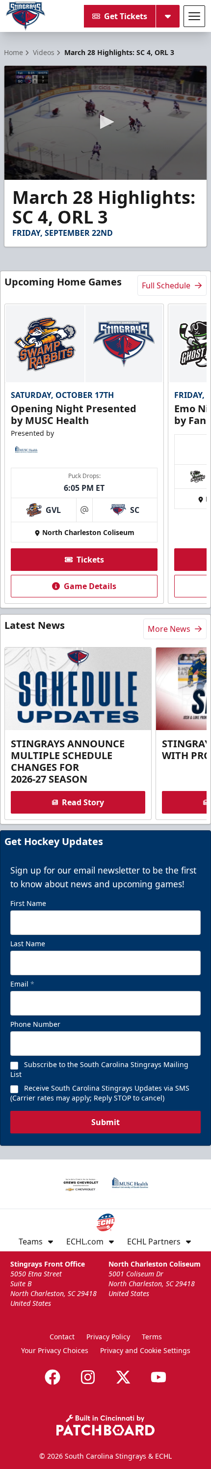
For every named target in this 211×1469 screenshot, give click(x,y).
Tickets (90, 559)
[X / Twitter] (123, 1377)
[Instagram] (88, 1377)
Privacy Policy (108, 1336)
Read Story (83, 802)
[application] (105, 123)
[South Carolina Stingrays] (25, 16)
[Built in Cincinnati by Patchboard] (105, 1425)
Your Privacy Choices (54, 1350)
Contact (62, 1336)
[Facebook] (52, 1377)
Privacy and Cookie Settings (145, 1350)
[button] (105, 122)
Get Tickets (125, 16)
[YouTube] (158, 1377)
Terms (152, 1336)
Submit (105, 1122)
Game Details (90, 586)
